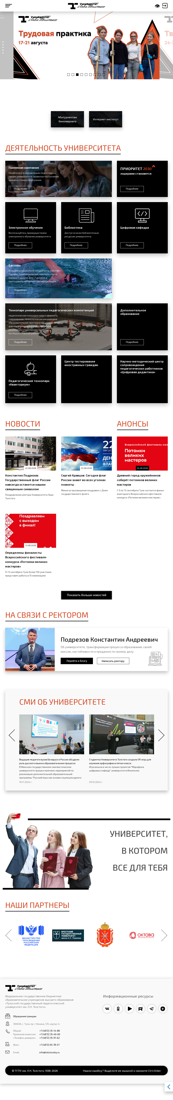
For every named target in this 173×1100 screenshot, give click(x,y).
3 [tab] (77, 74)
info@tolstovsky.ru (49, 1052)
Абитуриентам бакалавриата (67, 119)
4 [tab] (81, 74)
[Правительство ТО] (105, 935)
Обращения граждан (24, 1016)
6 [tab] (90, 74)
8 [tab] (99, 74)
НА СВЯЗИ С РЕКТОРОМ (46, 614)
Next (161, 735)
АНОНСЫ (132, 423)
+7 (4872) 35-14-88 (49, 1030)
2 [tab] (73, 74)
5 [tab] (86, 74)
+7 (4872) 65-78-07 (49, 1044)
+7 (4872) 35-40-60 (49, 1034)
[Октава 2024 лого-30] (142, 935)
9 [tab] (103, 74)
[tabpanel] (86, 45)
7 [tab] (95, 74)
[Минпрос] (31, 935)
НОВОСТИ (22, 423)
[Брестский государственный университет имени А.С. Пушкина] (68, 935)
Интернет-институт (105, 119)
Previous (12, 735)
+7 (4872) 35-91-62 (49, 1037)
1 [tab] (68, 74)
